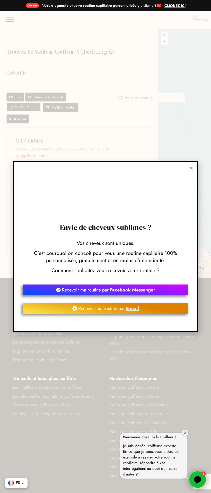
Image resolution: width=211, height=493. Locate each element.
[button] (16, 483)
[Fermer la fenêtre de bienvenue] (185, 433)
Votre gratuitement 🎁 (101, 5)
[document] (105, 246)
